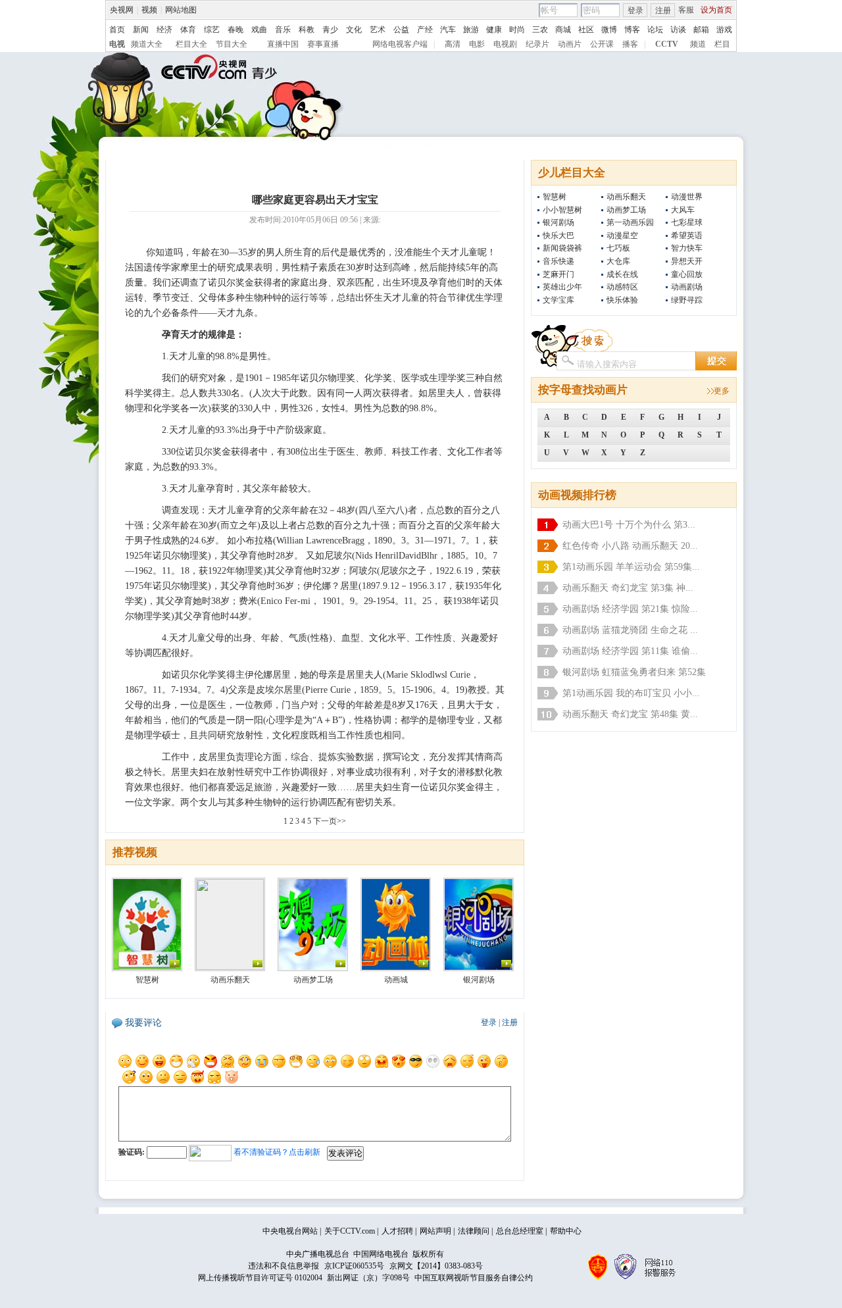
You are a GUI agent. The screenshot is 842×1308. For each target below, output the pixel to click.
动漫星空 (622, 235)
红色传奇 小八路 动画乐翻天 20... (630, 546)
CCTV (666, 44)
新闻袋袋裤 (562, 248)
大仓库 (618, 261)
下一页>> (329, 821)
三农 (540, 29)
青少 (330, 29)
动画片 (570, 44)
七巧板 (618, 248)
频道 (698, 44)
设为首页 (716, 9)
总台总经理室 (519, 1231)
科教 (306, 29)
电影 (477, 44)
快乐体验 (622, 300)
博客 (632, 29)
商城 (563, 29)
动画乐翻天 (626, 196)
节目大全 (231, 44)
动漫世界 (687, 196)
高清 (452, 44)
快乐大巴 (558, 235)
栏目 (722, 44)
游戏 (724, 29)
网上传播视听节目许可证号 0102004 (260, 1277)
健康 (494, 29)
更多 (722, 390)
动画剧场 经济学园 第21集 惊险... (630, 609)
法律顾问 (473, 1231)
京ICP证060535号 (354, 1265)
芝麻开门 (558, 274)
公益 (401, 29)
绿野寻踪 (687, 300)
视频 (149, 9)
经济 (164, 29)
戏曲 (259, 29)
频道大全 (146, 44)
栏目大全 (191, 44)
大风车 (683, 209)
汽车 (448, 29)
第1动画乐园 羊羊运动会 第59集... (631, 567)
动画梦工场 (626, 209)
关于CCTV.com (349, 1231)
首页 (117, 29)
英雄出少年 (562, 286)
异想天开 (687, 261)
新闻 (141, 29)
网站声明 (435, 1231)
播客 (630, 44)
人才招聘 (397, 1231)
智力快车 (687, 248)
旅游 (471, 29)
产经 (425, 29)
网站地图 (181, 9)
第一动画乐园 (630, 222)
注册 (663, 10)
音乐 (283, 29)
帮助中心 (566, 1231)
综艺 (212, 29)
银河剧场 (558, 222)
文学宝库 (558, 300)
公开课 (602, 44)
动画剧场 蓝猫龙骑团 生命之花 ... (630, 630)
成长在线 (622, 274)
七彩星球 (687, 222)
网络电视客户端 (400, 44)
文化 (354, 29)
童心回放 (687, 274)
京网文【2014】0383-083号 (436, 1265)
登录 (635, 10)
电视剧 (505, 44)
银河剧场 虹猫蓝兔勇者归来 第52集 (634, 672)
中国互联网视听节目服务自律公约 (473, 1277)
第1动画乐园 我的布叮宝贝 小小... (631, 693)
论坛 (655, 29)
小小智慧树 (562, 209)
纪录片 (537, 44)
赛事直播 (323, 44)
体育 (188, 29)
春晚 (235, 29)
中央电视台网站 (290, 1231)
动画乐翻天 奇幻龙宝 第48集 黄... (630, 714)
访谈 (678, 29)
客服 (686, 9)
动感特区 (622, 286)
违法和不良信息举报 (283, 1265)
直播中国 (283, 44)
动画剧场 (687, 286)
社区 (586, 29)
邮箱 (701, 29)
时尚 (517, 29)
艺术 (377, 29)
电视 (117, 44)
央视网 (122, 9)
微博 (609, 29)
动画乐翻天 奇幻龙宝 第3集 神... (627, 588)
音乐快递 (558, 261)
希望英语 (687, 235)
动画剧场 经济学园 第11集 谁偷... (630, 651)
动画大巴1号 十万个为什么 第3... (628, 525)
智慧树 (554, 196)
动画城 (396, 979)
